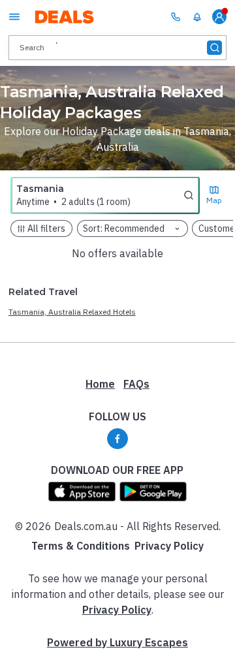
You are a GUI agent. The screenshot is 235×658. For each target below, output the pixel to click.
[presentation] (117, 47)
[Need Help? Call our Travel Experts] (175, 16)
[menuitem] (197, 17)
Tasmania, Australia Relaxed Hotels (72, 312)
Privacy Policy (169, 545)
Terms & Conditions (80, 545)
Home (100, 383)
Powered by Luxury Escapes (117, 642)
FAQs (136, 383)
